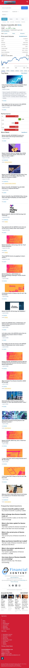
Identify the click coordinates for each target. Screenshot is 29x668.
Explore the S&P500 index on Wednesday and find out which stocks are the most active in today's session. (14, 324)
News (8, 21)
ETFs (17, 19)
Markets (4, 19)
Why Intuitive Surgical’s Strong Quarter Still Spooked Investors (13, 421)
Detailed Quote (23, 36)
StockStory (5, 250)
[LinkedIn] (16, 585)
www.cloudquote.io (14, 577)
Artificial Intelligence (8, 388)
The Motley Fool (5, 181)
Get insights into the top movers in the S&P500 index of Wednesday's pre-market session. (14, 344)
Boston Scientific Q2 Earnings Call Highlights (14, 311)
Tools (23, 19)
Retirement (14, 183)
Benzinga (4, 100)
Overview (4, 21)
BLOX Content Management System (10, 666)
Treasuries (23, 21)
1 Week (7, 70)
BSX (19, 25)
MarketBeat (5, 315)
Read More (24, 132)
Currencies (12, 21)
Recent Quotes (5, 11)
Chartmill (4, 109)
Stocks (11, 19)
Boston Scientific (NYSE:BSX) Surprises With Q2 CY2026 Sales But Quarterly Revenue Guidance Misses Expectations (14, 363)
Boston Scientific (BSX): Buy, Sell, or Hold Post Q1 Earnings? (14, 441)
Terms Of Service (14, 581)
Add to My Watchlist (5, 31)
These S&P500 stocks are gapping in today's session (13, 256)
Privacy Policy (22, 580)
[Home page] (10, 2)
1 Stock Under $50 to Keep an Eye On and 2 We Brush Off (14, 477)
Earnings (6, 221)
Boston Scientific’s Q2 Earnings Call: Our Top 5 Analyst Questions (14, 245)
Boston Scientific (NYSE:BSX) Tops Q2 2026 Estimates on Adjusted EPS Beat (13, 187)
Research (22, 33)
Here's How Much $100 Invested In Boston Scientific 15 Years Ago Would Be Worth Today (14, 401)
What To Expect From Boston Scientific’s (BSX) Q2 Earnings (14, 381)
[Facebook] (12, 585)
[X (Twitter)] (9, 585)
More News (24, 73)
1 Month (12, 70)
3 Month (17, 70)
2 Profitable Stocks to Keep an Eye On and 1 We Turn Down (14, 294)
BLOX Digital (19, 666)
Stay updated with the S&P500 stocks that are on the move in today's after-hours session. (14, 227)
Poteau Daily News (9, 663)
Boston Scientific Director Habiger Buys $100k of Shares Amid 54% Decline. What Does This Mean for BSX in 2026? (14, 155)
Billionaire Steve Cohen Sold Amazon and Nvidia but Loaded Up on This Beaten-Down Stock (14, 495)
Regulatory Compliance (8, 162)
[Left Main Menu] (2, 1)
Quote (5, 33)
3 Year (25, 70)
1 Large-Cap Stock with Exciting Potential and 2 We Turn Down (14, 459)
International (17, 21)
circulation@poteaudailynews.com (12, 655)
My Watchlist (15, 11)
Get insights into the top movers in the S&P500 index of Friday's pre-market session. (14, 104)
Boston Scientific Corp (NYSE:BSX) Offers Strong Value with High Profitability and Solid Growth (14, 196)
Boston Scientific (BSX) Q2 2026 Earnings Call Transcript (14, 214)
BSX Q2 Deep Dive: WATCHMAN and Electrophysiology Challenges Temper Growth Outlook (13, 275)
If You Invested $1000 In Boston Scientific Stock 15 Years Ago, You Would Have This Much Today (14, 86)
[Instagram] (19, 585)
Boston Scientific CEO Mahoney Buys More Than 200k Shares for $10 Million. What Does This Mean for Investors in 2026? (14, 176)
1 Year (21, 70)
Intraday (3, 70)
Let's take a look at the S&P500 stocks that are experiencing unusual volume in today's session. (14, 335)
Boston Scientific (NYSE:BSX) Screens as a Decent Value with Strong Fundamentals (13, 136)
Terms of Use (24, 663)
